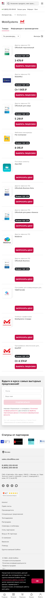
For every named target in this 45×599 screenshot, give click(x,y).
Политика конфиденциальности (14, 563)
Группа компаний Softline (11, 549)
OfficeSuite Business (22, 261)
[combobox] (11, 36)
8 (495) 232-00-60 (10, 465)
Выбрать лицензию (26, 66)
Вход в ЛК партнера (9, 534)
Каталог (5, 502)
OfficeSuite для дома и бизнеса (26, 212)
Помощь (5, 546)
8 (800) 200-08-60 (9, 9)
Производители (8, 510)
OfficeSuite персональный (24, 47)
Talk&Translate (20, 290)
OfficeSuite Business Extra (24, 188)
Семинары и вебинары (10, 526)
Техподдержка (7, 518)
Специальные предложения (12, 514)
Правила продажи (9, 566)
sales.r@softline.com (10, 459)
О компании (6, 538)
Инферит (30, 9)
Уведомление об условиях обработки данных (19, 422)
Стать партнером (8, 530)
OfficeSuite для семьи (23, 106)
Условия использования (11, 560)
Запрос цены (21, 9)
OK (37, 581)
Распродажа (6, 522)
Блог (36, 9)
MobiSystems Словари (23, 319)
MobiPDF (18, 348)
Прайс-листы (6, 506)
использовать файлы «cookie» (13, 580)
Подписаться (23, 402)
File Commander (20, 135)
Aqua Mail (18, 164)
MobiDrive (18, 236)
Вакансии (5, 542)
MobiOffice (18, 77)
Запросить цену (24, 177)
